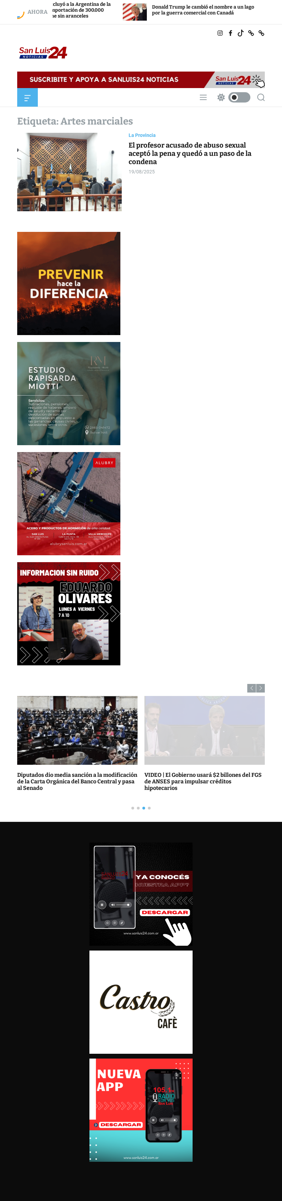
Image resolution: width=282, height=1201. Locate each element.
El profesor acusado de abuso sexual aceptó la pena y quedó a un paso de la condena (190, 153)
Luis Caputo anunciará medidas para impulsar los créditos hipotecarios (65, 778)
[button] (251, 688)
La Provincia (142, 135)
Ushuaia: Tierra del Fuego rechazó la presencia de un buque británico (191, 778)
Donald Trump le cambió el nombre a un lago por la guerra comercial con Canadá (142, 10)
